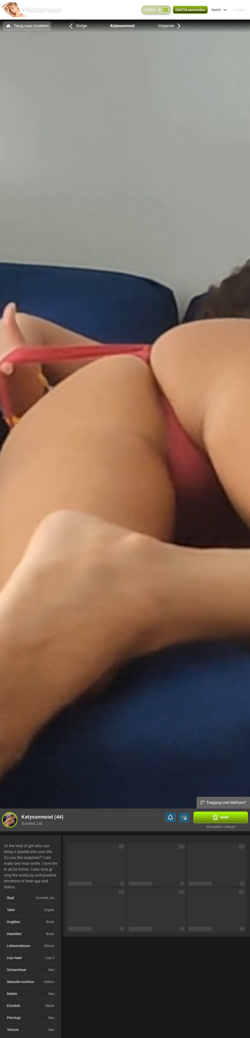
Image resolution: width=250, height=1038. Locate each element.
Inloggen (239, 10)
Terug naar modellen (31, 25)
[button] (219, 10)
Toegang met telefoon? (226, 802)
